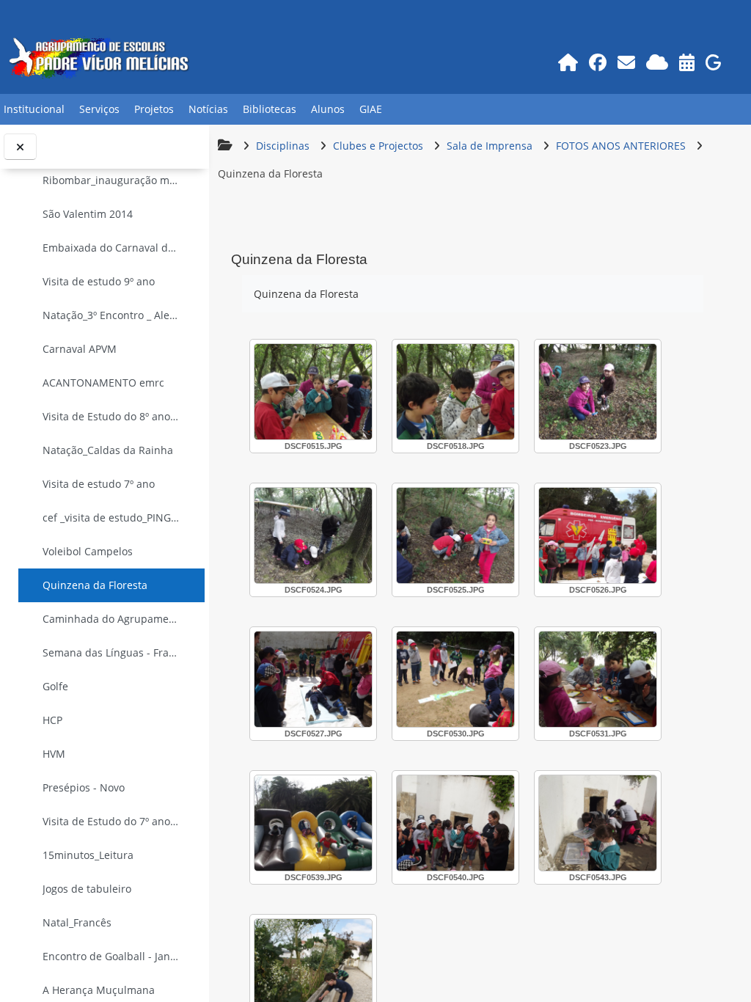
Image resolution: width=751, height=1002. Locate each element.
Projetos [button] (154, 109)
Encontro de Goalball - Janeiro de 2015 (111, 956)
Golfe (55, 686)
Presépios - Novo (84, 787)
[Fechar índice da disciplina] (20, 147)
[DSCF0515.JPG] (313, 391)
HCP (52, 720)
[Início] (567, 62)
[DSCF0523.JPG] (597, 391)
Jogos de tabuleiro (87, 889)
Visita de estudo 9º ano (99, 281)
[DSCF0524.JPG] (313, 535)
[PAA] (686, 62)
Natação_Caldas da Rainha (108, 450)
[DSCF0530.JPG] (455, 679)
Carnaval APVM (80, 349)
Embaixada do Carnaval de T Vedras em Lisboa (111, 248)
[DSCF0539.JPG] (313, 823)
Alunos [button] (328, 109)
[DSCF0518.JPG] (455, 391)
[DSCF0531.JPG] (597, 679)
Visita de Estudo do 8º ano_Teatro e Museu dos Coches (111, 416)
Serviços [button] (99, 109)
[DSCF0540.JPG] (455, 823)
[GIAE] (713, 62)
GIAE (370, 109)
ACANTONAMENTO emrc (103, 383)
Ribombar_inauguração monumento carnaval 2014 (111, 180)
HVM (54, 754)
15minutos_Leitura (88, 855)
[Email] (626, 62)
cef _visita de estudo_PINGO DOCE (111, 517)
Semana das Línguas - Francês (111, 652)
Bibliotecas (269, 109)
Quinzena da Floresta (95, 585)
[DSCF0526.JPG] (597, 535)
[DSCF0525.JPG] (455, 535)
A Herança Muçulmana (99, 990)
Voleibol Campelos (88, 551)
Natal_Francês (77, 922)
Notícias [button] (208, 109)
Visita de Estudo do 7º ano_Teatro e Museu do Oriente (111, 821)
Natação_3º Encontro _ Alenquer (111, 315)
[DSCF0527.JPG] (313, 679)
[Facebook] (597, 62)
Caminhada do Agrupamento (111, 619)
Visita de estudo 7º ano (99, 484)
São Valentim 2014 (88, 214)
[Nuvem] (656, 62)
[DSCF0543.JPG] (597, 823)
